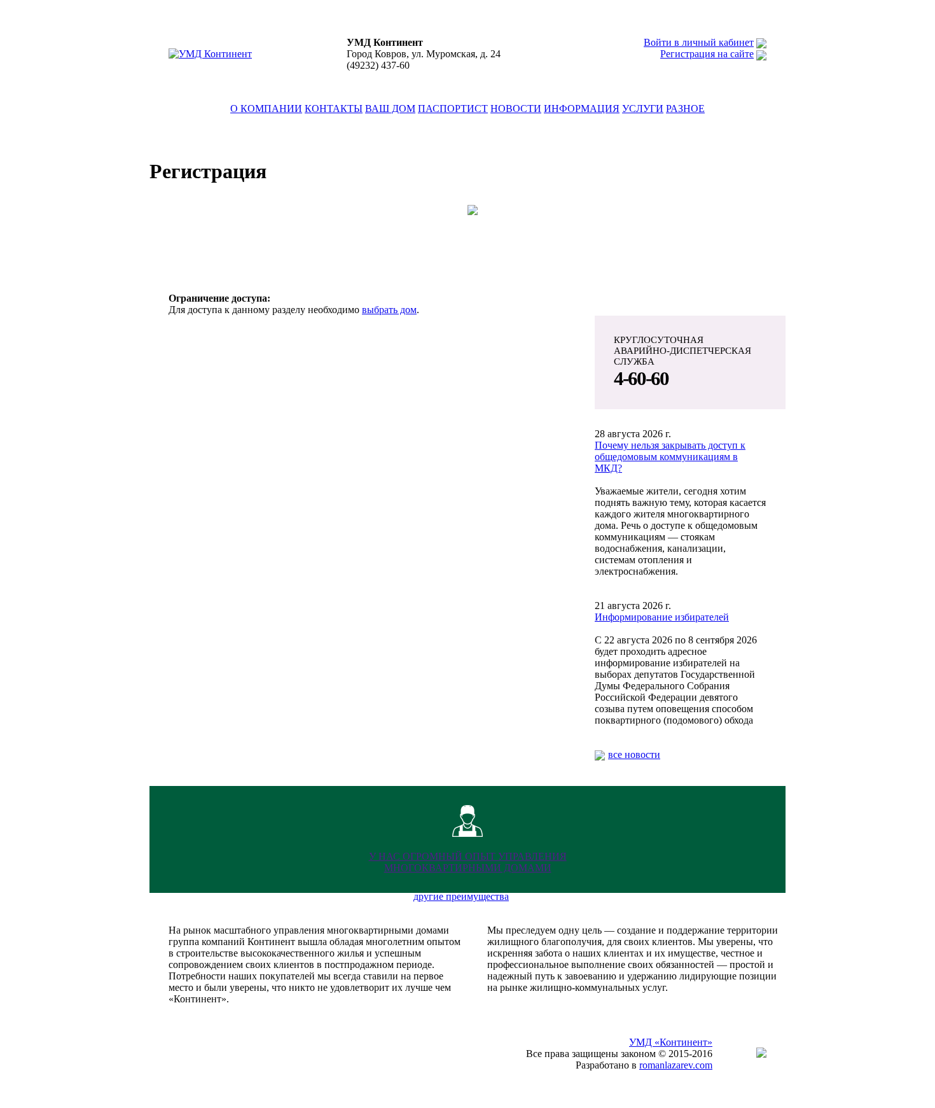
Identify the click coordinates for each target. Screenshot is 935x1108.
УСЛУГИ (642, 108)
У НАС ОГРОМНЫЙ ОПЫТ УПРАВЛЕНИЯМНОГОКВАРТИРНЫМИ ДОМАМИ (468, 862)
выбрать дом (389, 309)
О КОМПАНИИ (266, 108)
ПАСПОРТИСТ (453, 108)
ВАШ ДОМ (390, 108)
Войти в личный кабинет (699, 42)
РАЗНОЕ (685, 108)
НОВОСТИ (515, 108)
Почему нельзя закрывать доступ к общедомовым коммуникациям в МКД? (670, 456)
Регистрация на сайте (707, 53)
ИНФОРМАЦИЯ (582, 108)
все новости (634, 754)
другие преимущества (461, 896)
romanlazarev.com (675, 1065)
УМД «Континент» (670, 1042)
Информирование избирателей (662, 617)
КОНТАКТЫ (334, 108)
